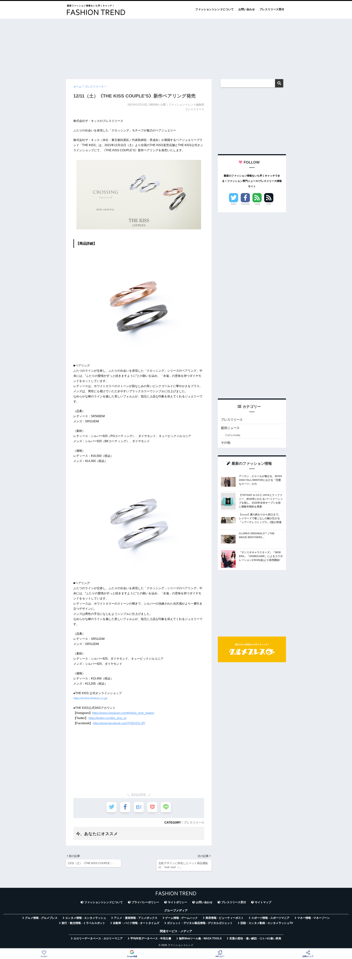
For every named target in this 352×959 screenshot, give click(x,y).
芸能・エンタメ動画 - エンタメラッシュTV (266, 923)
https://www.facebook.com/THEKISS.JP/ (119, 723)
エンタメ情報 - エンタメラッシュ (85, 917)
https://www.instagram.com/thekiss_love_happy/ (123, 713)
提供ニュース (230, 428)
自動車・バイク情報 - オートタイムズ (136, 923)
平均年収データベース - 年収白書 (150, 938)
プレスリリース (194, 822)
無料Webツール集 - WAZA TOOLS (200, 938)
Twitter (233, 204)
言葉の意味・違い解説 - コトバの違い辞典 (255, 938)
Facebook (245, 204)
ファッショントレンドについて (214, 9)
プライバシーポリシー (145, 902)
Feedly (257, 204)
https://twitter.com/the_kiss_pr (107, 718)
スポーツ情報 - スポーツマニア (270, 917)
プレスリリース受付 (271, 9)
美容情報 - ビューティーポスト (225, 917)
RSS (269, 204)
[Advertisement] (176, 47)
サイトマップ (263, 902)
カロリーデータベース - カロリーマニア (98, 938)
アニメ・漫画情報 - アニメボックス (135, 917)
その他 (225, 442)
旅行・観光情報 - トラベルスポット (83, 923)
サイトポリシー (177, 902)
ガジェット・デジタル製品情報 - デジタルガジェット (200, 923)
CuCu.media (232, 435)
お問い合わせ (246, 9)
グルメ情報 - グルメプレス (41, 917)
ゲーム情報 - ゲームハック (181, 917)
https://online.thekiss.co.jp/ (90, 698)
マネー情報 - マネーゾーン (313, 917)
